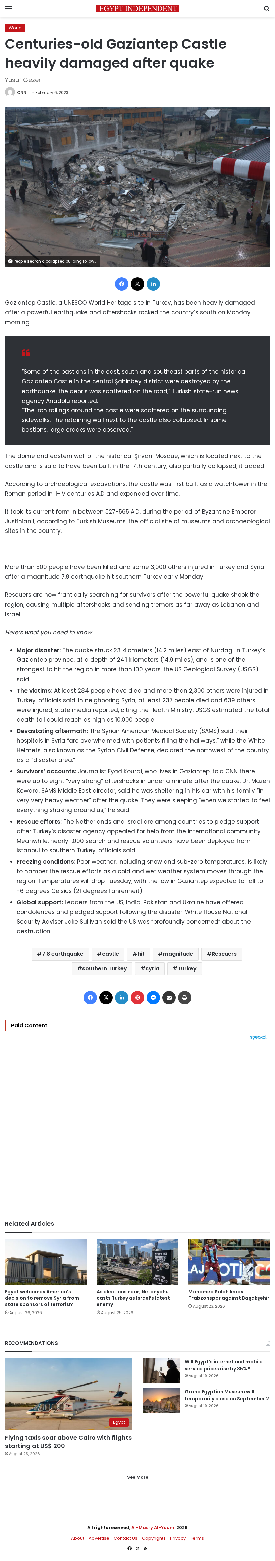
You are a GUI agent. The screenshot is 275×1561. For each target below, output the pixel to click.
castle (110, 954)
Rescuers (224, 954)
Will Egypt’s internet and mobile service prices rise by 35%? (224, 1365)
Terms (197, 1538)
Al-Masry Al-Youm (152, 1527)
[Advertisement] (137, 1130)
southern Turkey (104, 968)
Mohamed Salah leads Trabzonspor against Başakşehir (228, 1294)
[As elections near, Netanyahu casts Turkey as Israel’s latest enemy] (137, 1262)
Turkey (187, 968)
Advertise (99, 1538)
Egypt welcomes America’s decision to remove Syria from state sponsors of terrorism (42, 1298)
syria (152, 968)
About (77, 1538)
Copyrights (154, 1538)
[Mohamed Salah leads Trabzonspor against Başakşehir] (229, 1262)
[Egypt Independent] (137, 8)
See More (137, 1477)
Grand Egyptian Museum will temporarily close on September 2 (227, 1395)
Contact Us (126, 1538)
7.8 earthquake (63, 954)
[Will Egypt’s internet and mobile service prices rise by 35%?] (161, 1370)
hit (141, 954)
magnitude (178, 954)
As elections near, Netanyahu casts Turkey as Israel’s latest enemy (133, 1298)
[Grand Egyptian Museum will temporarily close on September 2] (161, 1400)
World (15, 28)
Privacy (178, 1538)
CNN (21, 92)
